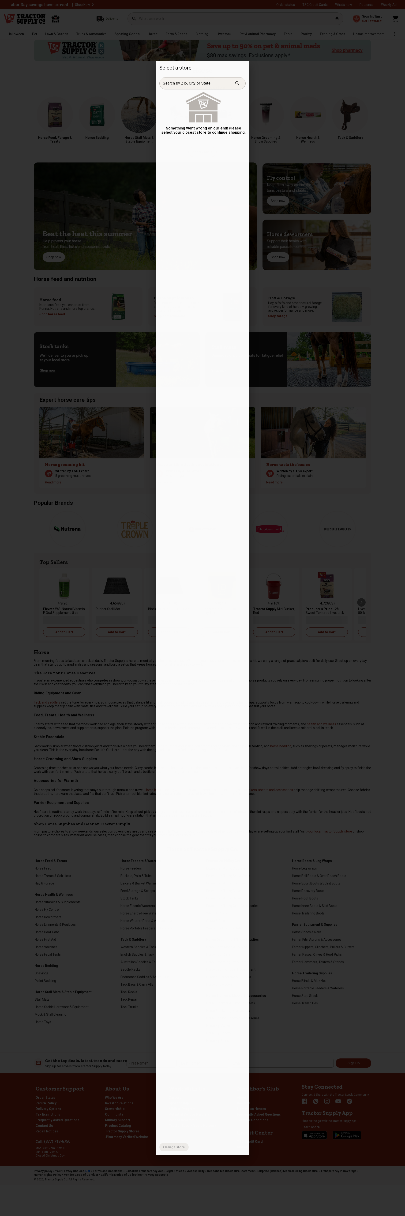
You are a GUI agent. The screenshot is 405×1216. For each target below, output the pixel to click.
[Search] (237, 83)
